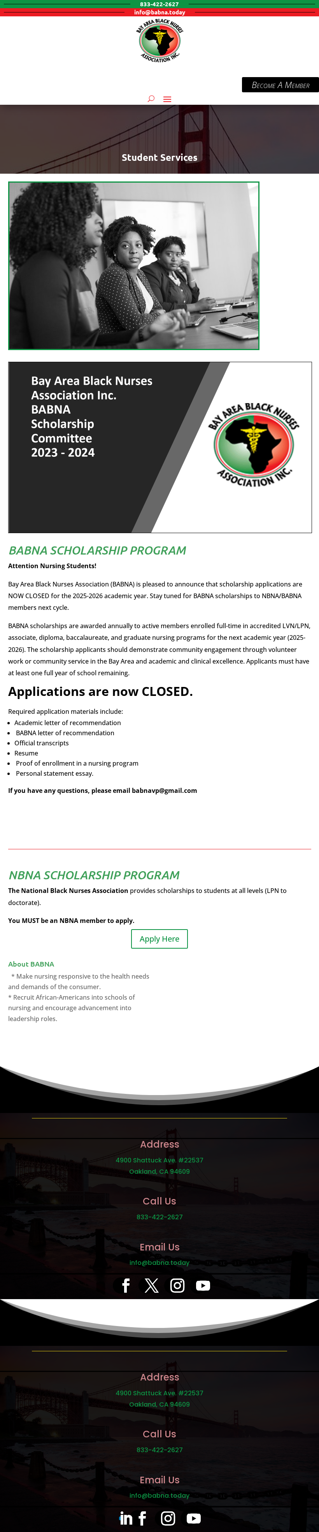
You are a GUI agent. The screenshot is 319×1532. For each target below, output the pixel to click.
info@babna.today (159, 1262)
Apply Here (159, 938)
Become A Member (280, 84)
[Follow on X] (146, 1285)
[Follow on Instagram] (172, 1285)
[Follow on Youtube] (198, 1285)
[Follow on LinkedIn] (121, 1518)
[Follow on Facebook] (121, 1285)
